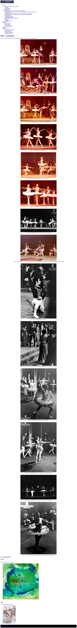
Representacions (34, 38)
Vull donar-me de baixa (9, 32)
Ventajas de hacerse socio (9, 29)
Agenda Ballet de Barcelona (8, 604)
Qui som (4, 5)
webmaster (12, 38)
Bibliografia (7, 18)
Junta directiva (7, 8)
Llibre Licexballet (6, 21)
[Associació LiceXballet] (7, 2)
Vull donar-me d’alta (8, 31)
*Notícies (4, 22)
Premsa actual (7, 24)
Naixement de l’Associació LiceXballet (11, 6)
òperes (29, 38)
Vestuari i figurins (8, 15)
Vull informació (7, 30)
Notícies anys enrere (8, 25)
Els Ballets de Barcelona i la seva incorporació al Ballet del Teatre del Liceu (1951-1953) (20, 11)
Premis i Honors (8, 12)
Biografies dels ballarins (9, 17)
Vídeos (6, 19)
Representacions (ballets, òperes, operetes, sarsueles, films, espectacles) (18, 14)
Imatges (25, 38)
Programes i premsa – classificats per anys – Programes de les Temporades (18, 13)
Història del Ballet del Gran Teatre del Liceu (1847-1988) (15, 10)
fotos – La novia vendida (4, 557)
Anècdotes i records (8, 20)
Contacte (4, 28)
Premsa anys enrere (8, 26)
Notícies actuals (8, 23)
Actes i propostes (6, 27)
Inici (3, 4)
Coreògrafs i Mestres (8, 16)
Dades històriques (6, 9)
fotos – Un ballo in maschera (6, 556)
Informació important (8, 33)
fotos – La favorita (7, 36)
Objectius (6, 7)
